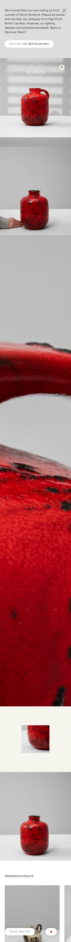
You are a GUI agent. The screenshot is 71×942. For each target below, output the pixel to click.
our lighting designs (29, 43)
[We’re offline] (51, 931)
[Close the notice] (64, 10)
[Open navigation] (10, 70)
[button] (55, 70)
